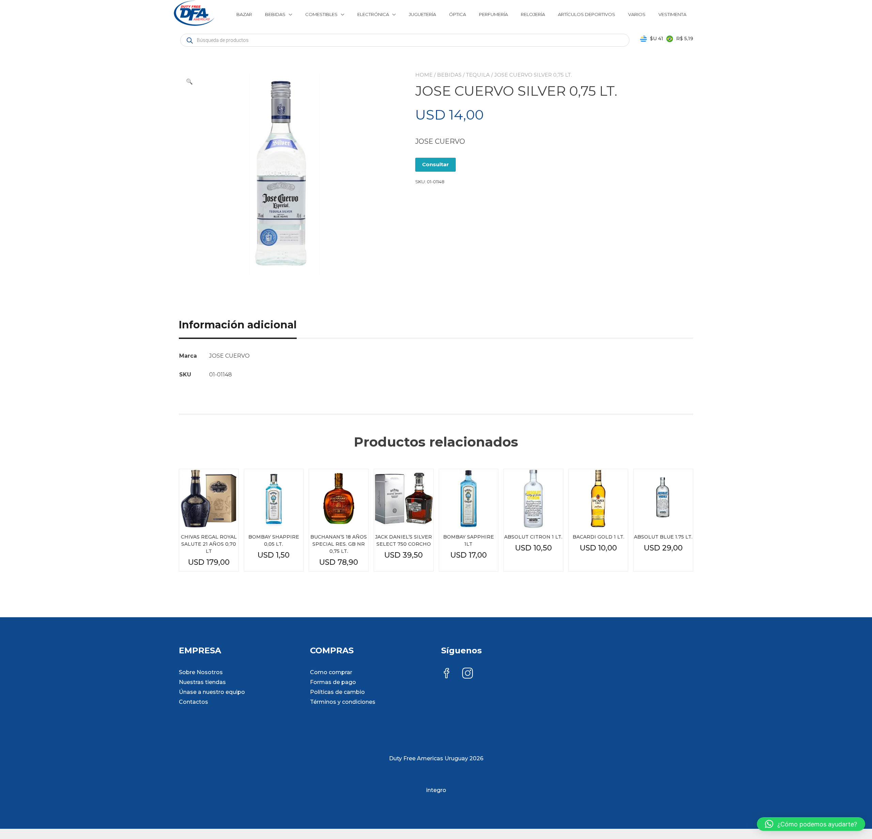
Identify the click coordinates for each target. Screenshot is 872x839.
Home (424, 75)
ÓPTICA (457, 14)
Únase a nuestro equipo (212, 692)
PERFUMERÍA (493, 14)
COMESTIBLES (321, 14)
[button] (189, 82)
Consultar (435, 164)
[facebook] (446, 674)
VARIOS (636, 14)
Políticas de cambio (337, 692)
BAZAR (244, 14)
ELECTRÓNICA (373, 14)
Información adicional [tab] (238, 324)
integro (436, 790)
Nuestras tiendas (202, 682)
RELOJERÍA (533, 14)
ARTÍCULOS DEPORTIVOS (586, 14)
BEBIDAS (275, 14)
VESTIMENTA (672, 14)
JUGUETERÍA (422, 14)
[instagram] (467, 674)
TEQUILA (478, 75)
